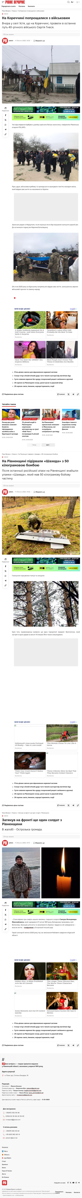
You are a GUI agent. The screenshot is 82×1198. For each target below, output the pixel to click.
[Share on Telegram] (5, 129)
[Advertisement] (46, 207)
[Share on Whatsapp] (5, 124)
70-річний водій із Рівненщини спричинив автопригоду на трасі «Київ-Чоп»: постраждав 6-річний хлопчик (30, 429)
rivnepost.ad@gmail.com (24, 1095)
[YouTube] (73, 1182)
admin (11, 40)
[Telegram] (79, 1182)
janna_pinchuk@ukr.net (36, 1092)
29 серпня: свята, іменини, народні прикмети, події (34, 386)
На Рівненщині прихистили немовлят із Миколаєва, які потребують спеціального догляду (50, 427)
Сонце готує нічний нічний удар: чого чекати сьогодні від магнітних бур (42, 376)
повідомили (28, 927)
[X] (70, 1182)
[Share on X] (5, 120)
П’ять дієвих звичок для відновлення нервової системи (35, 372)
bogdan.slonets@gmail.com (32, 1090)
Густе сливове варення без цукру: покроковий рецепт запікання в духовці (43, 379)
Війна (4, 419)
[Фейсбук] (68, 1182)
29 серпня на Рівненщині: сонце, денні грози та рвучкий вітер (38, 383)
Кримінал (26, 419)
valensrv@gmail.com (32, 1088)
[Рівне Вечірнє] (18, 2)
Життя (45, 419)
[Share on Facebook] (5, 115)
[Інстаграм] (76, 1182)
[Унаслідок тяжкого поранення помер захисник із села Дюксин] (71, 414)
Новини (6, 13)
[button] (3, 2)
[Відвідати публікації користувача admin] (5, 41)
